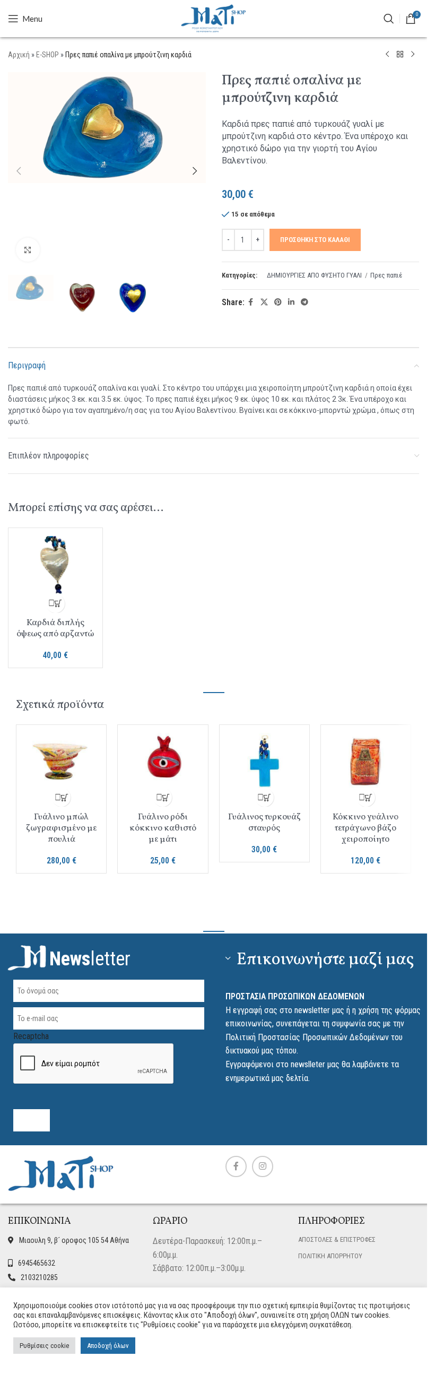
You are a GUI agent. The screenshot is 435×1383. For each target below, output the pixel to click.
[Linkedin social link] (291, 302)
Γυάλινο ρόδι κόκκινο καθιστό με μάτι (162, 828)
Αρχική (19, 54)
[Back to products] (400, 54)
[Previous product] (387, 54)
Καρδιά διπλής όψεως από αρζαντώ (55, 628)
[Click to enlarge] (28, 250)
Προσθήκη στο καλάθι (315, 240)
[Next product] (412, 54)
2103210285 (39, 1277)
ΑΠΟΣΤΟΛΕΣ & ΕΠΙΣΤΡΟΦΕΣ (337, 1239)
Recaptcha (31, 1036)
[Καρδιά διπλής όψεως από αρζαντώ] (55, 565)
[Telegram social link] (304, 302)
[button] (18, 170)
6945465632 (36, 1263)
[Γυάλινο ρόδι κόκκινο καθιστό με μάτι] (162, 760)
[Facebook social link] (251, 302)
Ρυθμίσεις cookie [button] (44, 1346)
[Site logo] (213, 18)
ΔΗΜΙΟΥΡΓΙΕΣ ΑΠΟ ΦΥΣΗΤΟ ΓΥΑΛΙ (314, 275)
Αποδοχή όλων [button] (108, 1346)
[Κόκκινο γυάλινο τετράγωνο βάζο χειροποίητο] (366, 760)
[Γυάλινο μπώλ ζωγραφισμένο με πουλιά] (61, 760)
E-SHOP (47, 54)
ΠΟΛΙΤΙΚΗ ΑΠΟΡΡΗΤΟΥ (330, 1256)
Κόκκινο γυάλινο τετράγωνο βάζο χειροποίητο (365, 828)
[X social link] (264, 302)
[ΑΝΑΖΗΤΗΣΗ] (388, 18)
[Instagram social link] (262, 1166)
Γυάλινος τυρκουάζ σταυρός (264, 822)
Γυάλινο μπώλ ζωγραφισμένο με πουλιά (61, 828)
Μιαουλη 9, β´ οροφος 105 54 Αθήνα (74, 1240)
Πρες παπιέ (386, 275)
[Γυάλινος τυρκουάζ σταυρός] (264, 760)
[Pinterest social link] (278, 302)
